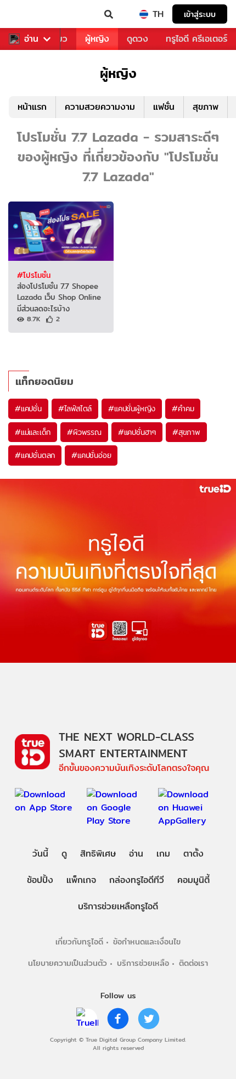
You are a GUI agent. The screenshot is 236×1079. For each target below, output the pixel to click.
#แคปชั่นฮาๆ (137, 432)
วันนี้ (40, 853)
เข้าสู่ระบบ (200, 14)
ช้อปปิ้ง (40, 880)
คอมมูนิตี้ (193, 880)
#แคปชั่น (28, 408)
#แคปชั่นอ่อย (91, 455)
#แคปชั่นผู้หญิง (131, 408)
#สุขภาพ (186, 432)
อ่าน (31, 39)
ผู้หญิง (97, 39)
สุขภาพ (205, 107)
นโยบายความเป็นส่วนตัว (67, 963)
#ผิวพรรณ (84, 432)
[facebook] (118, 1019)
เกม (163, 853)
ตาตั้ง (193, 853)
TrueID (31, 14)
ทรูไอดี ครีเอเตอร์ (196, 39)
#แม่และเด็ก (32, 432)
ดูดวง (137, 39)
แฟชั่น (164, 107)
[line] (87, 1019)
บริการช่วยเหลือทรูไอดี (118, 906)
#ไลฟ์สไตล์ (75, 408)
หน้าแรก (32, 107)
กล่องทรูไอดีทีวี (136, 880)
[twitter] (149, 1019)
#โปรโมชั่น (33, 275)
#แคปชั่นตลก (35, 455)
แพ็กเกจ (81, 880)
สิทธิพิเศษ (98, 853)
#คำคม (183, 408)
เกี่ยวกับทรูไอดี (79, 941)
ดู (64, 853)
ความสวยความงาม (100, 107)
